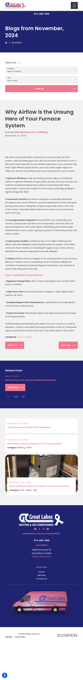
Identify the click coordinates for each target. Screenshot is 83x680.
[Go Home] (6, 43)
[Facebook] (43, 529)
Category (10, 69)
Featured (10, 62)
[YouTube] (48, 529)
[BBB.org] (39, 529)
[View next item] (23, 396)
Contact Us (41, 578)
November (17, 42)
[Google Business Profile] (35, 529)
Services (42, 575)
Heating (28, 337)
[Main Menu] (74, 5)
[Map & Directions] (41, 556)
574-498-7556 (41, 14)
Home (41, 571)
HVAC (20, 337)
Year (9, 78)
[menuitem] (41, 572)
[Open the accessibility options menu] (4, 675)
